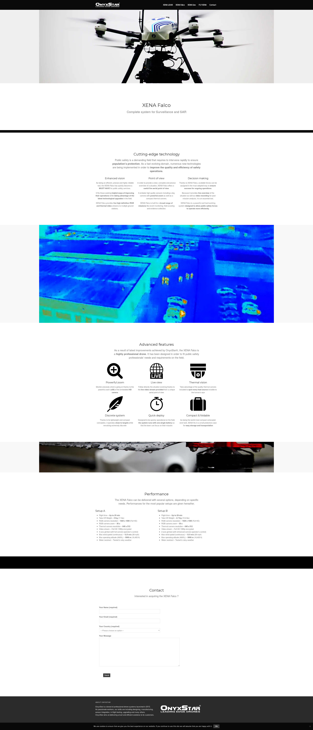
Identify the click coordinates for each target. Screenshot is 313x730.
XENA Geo (192, 5)
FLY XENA (203, 5)
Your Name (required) (108, 607)
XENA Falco (180, 5)
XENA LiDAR (168, 5)
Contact (212, 5)
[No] (310, 726)
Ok (216, 726)
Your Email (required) (108, 616)
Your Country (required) (109, 626)
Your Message (105, 635)
